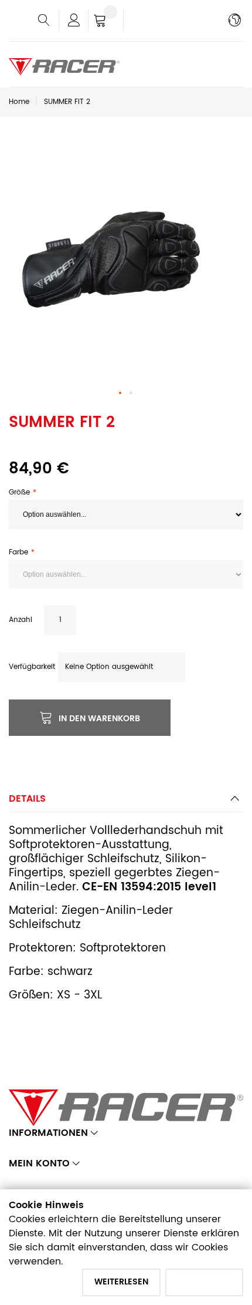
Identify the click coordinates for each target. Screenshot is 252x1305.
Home (19, 101)
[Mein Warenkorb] (105, 22)
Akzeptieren (204, 1282)
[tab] (126, 802)
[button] (120, 393)
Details (27, 798)
